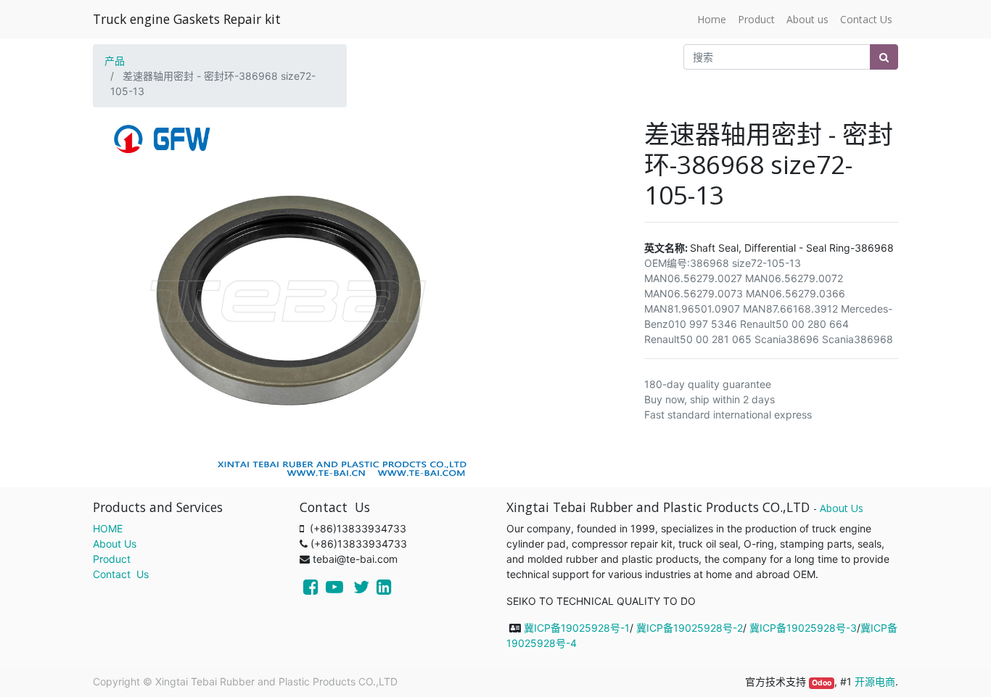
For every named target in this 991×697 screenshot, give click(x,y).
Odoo (821, 683)
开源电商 (875, 681)
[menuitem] (711, 19)
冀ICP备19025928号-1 (577, 628)
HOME (108, 528)
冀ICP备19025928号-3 (803, 628)
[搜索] (884, 57)
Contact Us (121, 574)
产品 (114, 60)
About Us (114, 543)
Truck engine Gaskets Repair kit (187, 19)
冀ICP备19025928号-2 (689, 628)
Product (112, 559)
